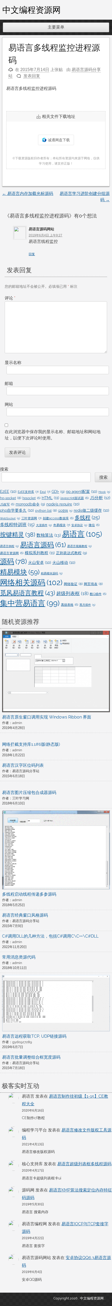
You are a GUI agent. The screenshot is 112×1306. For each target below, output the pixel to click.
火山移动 (63, 562)
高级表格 (69, 605)
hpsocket (31, 498)
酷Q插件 (98, 594)
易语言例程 (9, 546)
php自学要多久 (17, 510)
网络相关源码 (31, 582)
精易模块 (20, 572)
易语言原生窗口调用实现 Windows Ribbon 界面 (46, 717)
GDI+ (58, 491)
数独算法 (48, 535)
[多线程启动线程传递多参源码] (56, 850)
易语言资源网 (11, 553)
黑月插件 (87, 604)
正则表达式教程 (71, 553)
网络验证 (73, 584)
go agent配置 (81, 491)
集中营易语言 (30, 603)
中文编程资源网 (31, 9)
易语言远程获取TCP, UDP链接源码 (34, 1036)
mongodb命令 (30, 504)
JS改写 (7, 504)
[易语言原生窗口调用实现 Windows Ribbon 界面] (56, 672)
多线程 (87, 517)
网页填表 (93, 584)
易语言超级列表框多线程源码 (84, 1163)
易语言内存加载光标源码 (27, 193)
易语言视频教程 (79, 546)
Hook (104, 491)
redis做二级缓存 (91, 510)
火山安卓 (39, 562)
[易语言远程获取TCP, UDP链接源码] (56, 1004)
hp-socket (10, 498)
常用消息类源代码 (18, 957)
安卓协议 (79, 525)
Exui (45, 492)
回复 (32, 254)
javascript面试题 (74, 498)
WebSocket (10, 518)
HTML (50, 498)
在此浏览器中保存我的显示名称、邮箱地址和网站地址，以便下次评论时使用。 (53, 434)
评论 (10, 298)
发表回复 (31, 75)
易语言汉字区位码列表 (23, 765)
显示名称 (13, 362)
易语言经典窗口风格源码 (25, 915)
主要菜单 (56, 27)
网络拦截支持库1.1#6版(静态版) (31, 744)
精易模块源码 (52, 573)
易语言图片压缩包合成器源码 (29, 792)
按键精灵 (17, 534)
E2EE (8, 491)
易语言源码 (43, 545)
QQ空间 (65, 510)
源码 (13, 561)
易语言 (82, 533)
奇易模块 (61, 525)
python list (46, 511)
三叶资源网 (31, 518)
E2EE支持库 (28, 492)
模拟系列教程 (40, 553)
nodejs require (62, 504)
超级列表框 (72, 593)
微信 (94, 525)
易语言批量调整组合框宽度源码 (31, 1057)
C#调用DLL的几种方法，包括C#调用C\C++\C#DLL (50, 936)
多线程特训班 (17, 524)
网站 (9, 404)
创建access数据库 (58, 518)
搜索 (4, 469)
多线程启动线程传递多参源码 (29, 894)
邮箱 (9, 383)
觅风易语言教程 (27, 592)
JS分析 (100, 497)
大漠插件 (44, 525)
